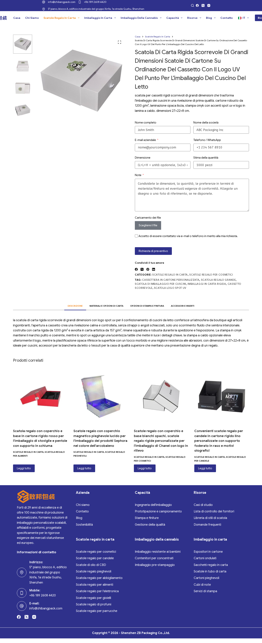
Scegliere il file (148, 225)
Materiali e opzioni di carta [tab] (106, 305)
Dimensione (142, 157)
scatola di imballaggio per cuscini (160, 284)
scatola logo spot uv (170, 288)
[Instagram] (208, 5)
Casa (16, 18)
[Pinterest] (147, 269)
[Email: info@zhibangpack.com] (21, 606)
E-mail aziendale (145, 140)
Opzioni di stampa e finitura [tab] (147, 305)
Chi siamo (32, 18)
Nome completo (145, 122)
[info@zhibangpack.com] (43, 2)
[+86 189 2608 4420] (79, 2)
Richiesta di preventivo (153, 251)
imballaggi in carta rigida (207, 284)
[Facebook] (197, 5)
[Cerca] (192, 5)
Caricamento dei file (148, 217)
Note (138, 175)
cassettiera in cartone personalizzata (170, 280)
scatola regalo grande (218, 280)
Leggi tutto (24, 468)
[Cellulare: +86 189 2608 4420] (21, 593)
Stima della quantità (205, 157)
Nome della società (205, 122)
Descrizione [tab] (75, 305)
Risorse (192, 18)
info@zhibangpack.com (61, 2)
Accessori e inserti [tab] (182, 305)
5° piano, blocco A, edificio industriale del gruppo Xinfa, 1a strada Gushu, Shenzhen (96, 9)
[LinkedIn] (153, 269)
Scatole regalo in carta (60, 18)
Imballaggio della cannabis (139, 18)
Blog (209, 18)
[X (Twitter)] (203, 5)
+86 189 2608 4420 (95, 2)
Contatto (226, 18)
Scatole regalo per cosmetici (211, 274)
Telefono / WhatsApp (207, 140)
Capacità (172, 18)
